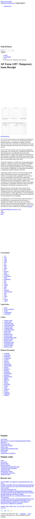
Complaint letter (8, 328)
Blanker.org (12, 3)
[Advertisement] (17, 26)
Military (6, 378)
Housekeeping (8, 373)
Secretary (6, 290)
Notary (6, 310)
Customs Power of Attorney (8, 453)
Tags (15, 506)
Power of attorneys (9, 309)
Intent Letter (7, 333)
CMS (5, 260)
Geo (18, 506)
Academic (7, 353)
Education (7, 362)
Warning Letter (8, 346)
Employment (7, 364)
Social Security (8, 291)
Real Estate (7, 384)
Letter (2, 460)
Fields (11, 506)
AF (5, 58)
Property (6, 383)
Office (5, 381)
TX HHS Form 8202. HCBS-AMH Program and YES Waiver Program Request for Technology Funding (17, 493)
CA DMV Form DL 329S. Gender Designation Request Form (17, 498)
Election (6, 271)
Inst (21, 506)
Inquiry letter (7, 331)
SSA (5, 293)
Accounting (7, 355)
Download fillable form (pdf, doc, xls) (11, 209)
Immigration (7, 279)
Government (7, 57)
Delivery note (4, 447)
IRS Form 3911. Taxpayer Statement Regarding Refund (16, 441)
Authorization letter (9, 325)
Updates (3, 506)
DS (5, 270)
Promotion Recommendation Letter (10, 466)
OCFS (6, 285)
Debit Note (4, 442)
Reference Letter (8, 339)
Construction (7, 358)
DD (5, 267)
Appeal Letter (7, 322)
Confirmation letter (9, 329)
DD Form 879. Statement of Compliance (12, 503)
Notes (7, 506)
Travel (5, 390)
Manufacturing (8, 376)
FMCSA (6, 274)
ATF (5, 257)
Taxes (5, 296)
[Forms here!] (5, 3)
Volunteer (6, 392)
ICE (5, 281)
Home (5, 55)
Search (3, 52)
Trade (5, 387)
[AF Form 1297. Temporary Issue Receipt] (14, 134)
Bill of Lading (4, 450)
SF (26, 506)
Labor (5, 284)
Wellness (6, 395)
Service (6, 386)
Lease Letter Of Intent (6, 445)
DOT (5, 262)
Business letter (4, 463)
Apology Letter (8, 320)
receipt (2, 212)
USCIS (6, 299)
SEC (5, 288)
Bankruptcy (7, 356)
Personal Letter (8, 336)
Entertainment (8, 365)
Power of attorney (5, 465)
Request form (7, 6)
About (29, 513)
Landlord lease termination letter (9, 448)
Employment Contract (6, 471)
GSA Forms (7, 276)
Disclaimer (23, 513)
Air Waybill (4, 439)
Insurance (6, 375)
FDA (5, 273)
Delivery (6, 361)
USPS (5, 301)
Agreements (7, 314)
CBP (5, 259)
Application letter (8, 323)
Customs (6, 359)
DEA (5, 265)
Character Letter (8, 326)
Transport (6, 389)
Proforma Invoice (5, 444)
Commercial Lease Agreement (9, 468)
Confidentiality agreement (8, 473)
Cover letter (4, 462)
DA (5, 264)
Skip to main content (6, 1)
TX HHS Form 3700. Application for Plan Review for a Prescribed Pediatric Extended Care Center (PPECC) (16, 501)
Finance (6, 367)
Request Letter (8, 340)
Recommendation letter (10, 337)
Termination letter (9, 343)
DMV (5, 268)
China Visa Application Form (8, 489)
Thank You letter (8, 345)
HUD (5, 277)
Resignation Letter (9, 342)
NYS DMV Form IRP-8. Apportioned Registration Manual (16, 491)
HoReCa (6, 370)
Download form (5, 136)
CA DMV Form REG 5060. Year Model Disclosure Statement (17, 485)
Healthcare (7, 369)
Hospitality (7, 372)
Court (5, 307)
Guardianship (7, 312)
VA (5, 298)
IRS (5, 282)
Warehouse (7, 393)
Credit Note (4, 451)
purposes (29, 206)
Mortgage (6, 379)
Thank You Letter (5, 474)
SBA (5, 287)
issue (2, 214)
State (5, 294)
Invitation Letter (8, 334)
